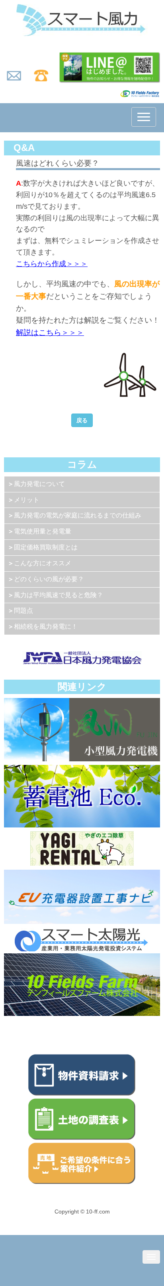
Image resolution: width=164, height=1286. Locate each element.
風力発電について (39, 483)
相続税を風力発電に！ (46, 626)
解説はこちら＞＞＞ (50, 332)
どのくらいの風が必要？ (49, 579)
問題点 (23, 610)
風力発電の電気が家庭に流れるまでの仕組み (77, 515)
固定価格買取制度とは (46, 547)
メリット (26, 499)
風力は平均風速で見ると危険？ (58, 595)
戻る (82, 420)
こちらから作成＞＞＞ (52, 264)
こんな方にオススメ (42, 563)
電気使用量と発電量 (42, 531)
